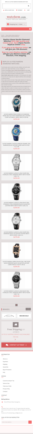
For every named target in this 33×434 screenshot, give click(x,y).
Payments (5, 361)
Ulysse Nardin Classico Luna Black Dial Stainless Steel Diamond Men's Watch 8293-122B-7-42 (16, 292)
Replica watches (9, 10)
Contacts (5, 391)
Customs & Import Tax (8, 380)
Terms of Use (6, 383)
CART (28, 10)
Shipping (5, 364)
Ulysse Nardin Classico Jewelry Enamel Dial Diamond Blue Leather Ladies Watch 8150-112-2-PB (16, 145)
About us (5, 359)
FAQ (4, 372)
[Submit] (30, 422)
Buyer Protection (7, 369)
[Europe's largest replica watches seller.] (16, 17)
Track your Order (7, 386)
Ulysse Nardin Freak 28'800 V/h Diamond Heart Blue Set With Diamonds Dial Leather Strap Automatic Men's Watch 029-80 (16, 115)
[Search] (28, 5)
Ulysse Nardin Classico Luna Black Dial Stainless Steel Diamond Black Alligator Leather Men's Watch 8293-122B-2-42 (16, 204)
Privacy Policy (6, 389)
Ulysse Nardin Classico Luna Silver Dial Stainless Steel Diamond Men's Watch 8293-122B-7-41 (16, 174)
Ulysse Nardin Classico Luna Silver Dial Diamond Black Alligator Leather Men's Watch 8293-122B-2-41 (16, 233)
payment (20, 10)
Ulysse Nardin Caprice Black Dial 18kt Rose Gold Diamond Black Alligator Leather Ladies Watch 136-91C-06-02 (16, 263)
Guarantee (5, 367)
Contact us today (17, 345)
